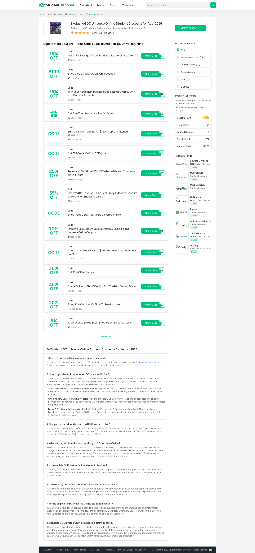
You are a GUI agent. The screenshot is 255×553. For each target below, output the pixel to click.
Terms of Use (80, 549)
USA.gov (129, 549)
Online (194, 167)
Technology (128, 5)
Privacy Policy (63, 549)
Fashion (101, 5)
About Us (47, 549)
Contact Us (96, 549)
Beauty (114, 5)
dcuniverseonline (94, 14)
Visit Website (188, 28)
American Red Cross (115, 549)
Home (41, 14)
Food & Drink (86, 5)
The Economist (140, 549)
